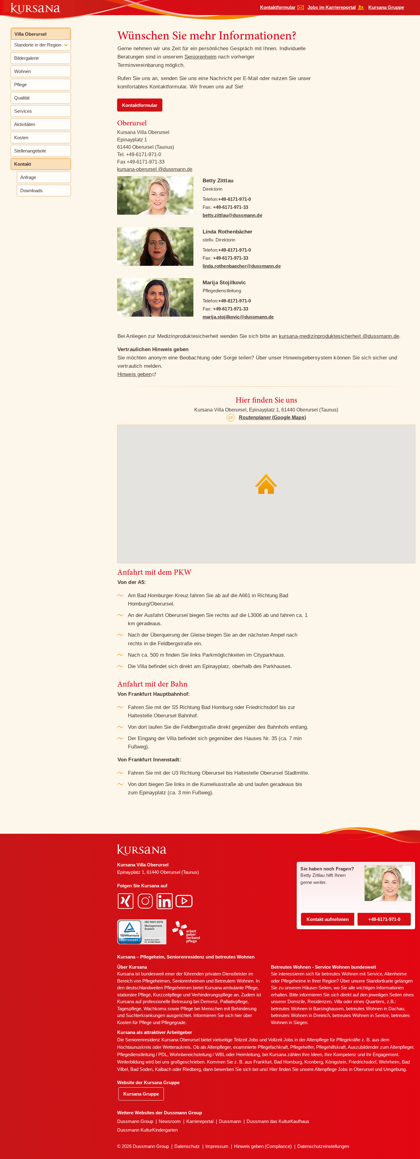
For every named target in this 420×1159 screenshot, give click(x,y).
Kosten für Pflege (134, 1022)
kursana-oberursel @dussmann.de (154, 169)
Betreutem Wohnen (234, 980)
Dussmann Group (135, 1121)
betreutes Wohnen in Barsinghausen (307, 1008)
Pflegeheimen (156, 980)
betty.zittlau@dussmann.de (232, 215)
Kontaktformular (277, 7)
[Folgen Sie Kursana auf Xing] (126, 900)
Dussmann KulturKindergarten (147, 1130)
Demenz (209, 1001)
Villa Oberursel (30, 34)
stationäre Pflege (134, 994)
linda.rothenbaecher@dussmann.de (242, 266)
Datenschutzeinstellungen (323, 1146)
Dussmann (230, 1121)
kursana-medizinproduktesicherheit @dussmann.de (339, 336)
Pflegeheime (293, 980)
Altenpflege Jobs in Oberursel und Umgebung (360, 1069)
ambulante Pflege (240, 987)
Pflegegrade (173, 1022)
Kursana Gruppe (386, 7)
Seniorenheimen (188, 980)
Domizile (296, 1001)
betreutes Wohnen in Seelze (360, 1015)
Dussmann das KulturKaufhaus (278, 1121)
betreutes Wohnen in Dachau (375, 1008)
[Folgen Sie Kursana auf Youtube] (185, 900)
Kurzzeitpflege (167, 994)
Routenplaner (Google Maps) (272, 417)
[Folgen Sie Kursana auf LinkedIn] (165, 900)
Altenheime (395, 973)
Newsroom (170, 1121)
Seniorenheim (200, 57)
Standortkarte (379, 980)
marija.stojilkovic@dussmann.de (238, 316)
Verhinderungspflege (212, 994)
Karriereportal (199, 1121)
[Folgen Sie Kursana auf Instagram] (146, 900)
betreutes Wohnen (340, 973)
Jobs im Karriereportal (331, 7)
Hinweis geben (134, 374)
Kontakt (328, 919)
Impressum (216, 1146)
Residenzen (319, 1001)
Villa (338, 1001)
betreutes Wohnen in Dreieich (300, 1015)
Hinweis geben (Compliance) (263, 1146)
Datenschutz (187, 1146)
